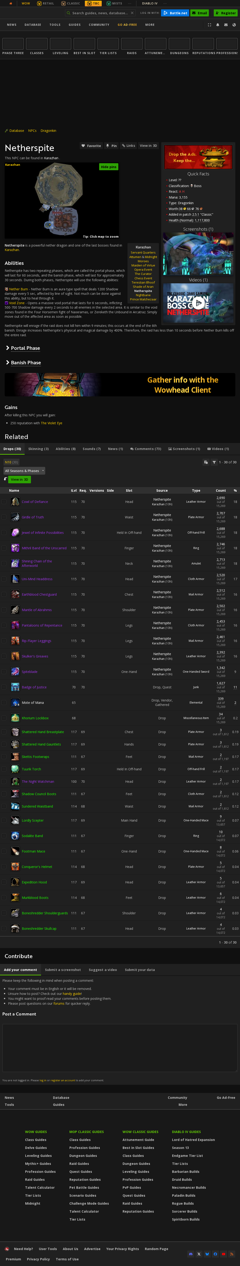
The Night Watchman (38, 781)
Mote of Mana (33, 702)
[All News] (11, 3)
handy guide (72, 993)
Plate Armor (196, 517)
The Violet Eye (51, 423)
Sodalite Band (32, 836)
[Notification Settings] (217, 24)
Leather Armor (196, 502)
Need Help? (23, 1249)
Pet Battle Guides (84, 1187)
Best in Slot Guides (138, 1147)
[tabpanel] (120, 701)
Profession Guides (40, 1171)
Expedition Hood (34, 882)
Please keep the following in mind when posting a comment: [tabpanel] (56, 1030)
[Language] (234, 24)
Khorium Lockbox (35, 718)
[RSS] (231, 1254)
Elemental (196, 703)
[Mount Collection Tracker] (120, 384)
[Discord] (190, 1254)
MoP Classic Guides (86, 1131)
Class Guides (35, 1139)
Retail (48, 3)
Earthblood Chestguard (39, 594)
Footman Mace (33, 851)
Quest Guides (80, 1171)
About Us (70, 1249)
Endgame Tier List (187, 1155)
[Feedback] (225, 24)
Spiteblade (30, 671)
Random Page (156, 1249)
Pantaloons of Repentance (42, 625)
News (11, 25)
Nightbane (143, 295)
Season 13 (180, 1147)
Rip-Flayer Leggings (36, 641)
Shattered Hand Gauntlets (41, 744)
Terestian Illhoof (143, 282)
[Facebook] (215, 1254)
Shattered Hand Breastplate (43, 732)
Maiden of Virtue (143, 265)
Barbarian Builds (185, 1171)
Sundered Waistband (37, 806)
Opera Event (143, 269)
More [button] (150, 25)
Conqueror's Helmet (37, 866)
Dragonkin (48, 130)
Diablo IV (154, 3)
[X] (198, 1254)
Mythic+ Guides (38, 1163)
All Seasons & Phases (22, 471)
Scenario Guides (82, 1195)
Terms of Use (67, 1259)
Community (99, 25)
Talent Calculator (40, 1187)
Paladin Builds (183, 1195)
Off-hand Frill (196, 533)
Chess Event (143, 278)
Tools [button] (54, 25)
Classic (73, 3)
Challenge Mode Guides (89, 1203)
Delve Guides (36, 1147)
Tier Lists (33, 1195)
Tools (9, 1104)
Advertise (92, 1249)
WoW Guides (36, 1131)
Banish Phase (26, 362)
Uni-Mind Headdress (37, 579)
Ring (196, 548)
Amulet (196, 563)
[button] (50, 224)
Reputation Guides (85, 1179)
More (183, 1104)
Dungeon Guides (83, 1155)
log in (43, 1080)
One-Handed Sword (196, 672)
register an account (63, 1080)
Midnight (151, 257)
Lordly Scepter (33, 820)
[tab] (12, 449)
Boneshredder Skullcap (39, 928)
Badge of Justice (34, 687)
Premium (13, 1259)
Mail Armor (196, 594)
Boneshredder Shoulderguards (45, 913)
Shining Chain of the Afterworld (37, 563)
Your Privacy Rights (122, 1249)
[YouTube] (223, 1254)
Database (33, 25)
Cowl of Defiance (35, 501)
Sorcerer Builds (184, 1211)
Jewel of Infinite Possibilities (43, 532)
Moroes (143, 261)
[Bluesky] (207, 1254)
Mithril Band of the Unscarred (44, 548)
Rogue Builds (183, 1203)
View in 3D (148, 145)
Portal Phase (25, 347)
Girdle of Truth (33, 517)
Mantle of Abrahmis (37, 610)
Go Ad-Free (127, 25)
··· (129, 3)
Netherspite (162, 499)
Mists (117, 3)
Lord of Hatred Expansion (193, 1139)
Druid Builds (182, 1179)
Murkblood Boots (35, 897)
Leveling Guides (38, 1155)
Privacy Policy (38, 1259)
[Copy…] (206, 462)
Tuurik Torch (31, 769)
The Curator (143, 274)
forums (58, 1003)
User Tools (48, 1249)
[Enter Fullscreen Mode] (209, 24)
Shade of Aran (143, 286)
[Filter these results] (214, 462)
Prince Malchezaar (143, 299)
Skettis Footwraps (35, 756)
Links (131, 145)
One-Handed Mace (196, 820)
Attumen (135, 257)
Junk (196, 687)
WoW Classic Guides (140, 1131)
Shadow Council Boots (39, 794)
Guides (75, 25)
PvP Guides (132, 1187)
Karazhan (51, 158)
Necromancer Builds (189, 1187)
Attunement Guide (138, 1139)
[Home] (31, 13)
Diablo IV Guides (186, 1131)
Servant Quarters (143, 252)
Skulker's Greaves (35, 656)
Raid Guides (35, 1179)
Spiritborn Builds (186, 1219)
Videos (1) (198, 280)
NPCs (32, 130)
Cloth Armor (196, 579)
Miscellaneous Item (196, 718)
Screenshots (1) (198, 229)
